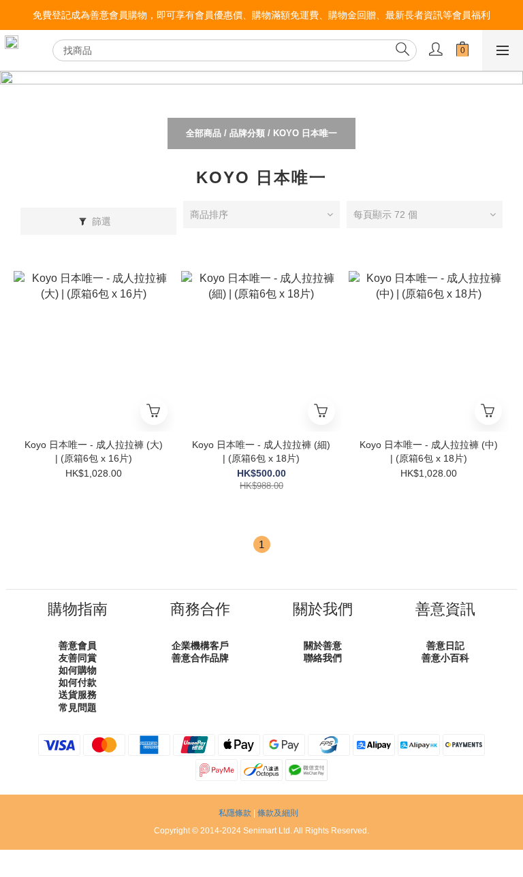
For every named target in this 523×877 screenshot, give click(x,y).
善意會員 (78, 645)
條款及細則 (277, 813)
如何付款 (78, 682)
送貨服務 (78, 694)
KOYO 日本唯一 (305, 133)
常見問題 (78, 707)
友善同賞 (78, 657)
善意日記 (445, 645)
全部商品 (203, 133)
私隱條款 (235, 813)
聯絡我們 (323, 657)
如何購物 (78, 670)
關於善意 (323, 645)
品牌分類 (247, 133)
